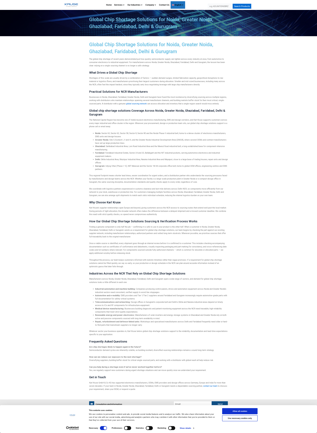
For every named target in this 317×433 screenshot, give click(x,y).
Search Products (242, 6)
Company (149, 5)
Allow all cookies (240, 411)
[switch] (127, 428)
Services (118, 5)
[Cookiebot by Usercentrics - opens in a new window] (72, 428)
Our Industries (133, 5)
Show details (185, 428)
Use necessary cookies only (240, 418)
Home (109, 5)
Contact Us (164, 5)
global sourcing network (136, 103)
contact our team (210, 386)
